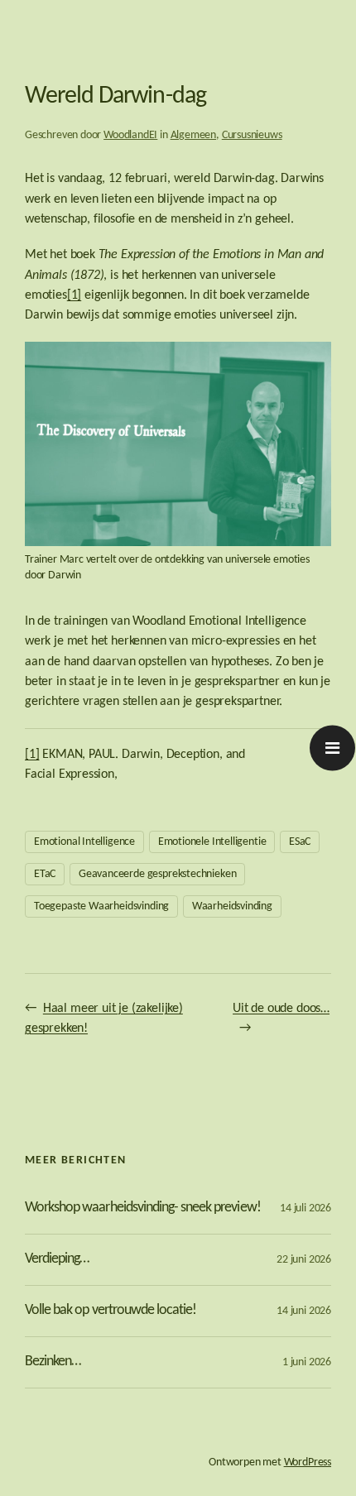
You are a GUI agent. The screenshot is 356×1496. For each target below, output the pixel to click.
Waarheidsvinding (232, 906)
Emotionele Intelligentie (212, 842)
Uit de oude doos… (281, 1008)
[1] (74, 295)
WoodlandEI (130, 135)
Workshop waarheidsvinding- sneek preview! (143, 1208)
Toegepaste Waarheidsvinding (101, 906)
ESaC (299, 842)
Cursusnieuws (252, 135)
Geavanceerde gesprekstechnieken (157, 874)
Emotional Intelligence (84, 842)
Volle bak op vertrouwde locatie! (110, 1310)
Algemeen (194, 135)
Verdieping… (57, 1259)
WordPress (307, 1462)
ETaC (44, 874)
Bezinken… (52, 1361)
